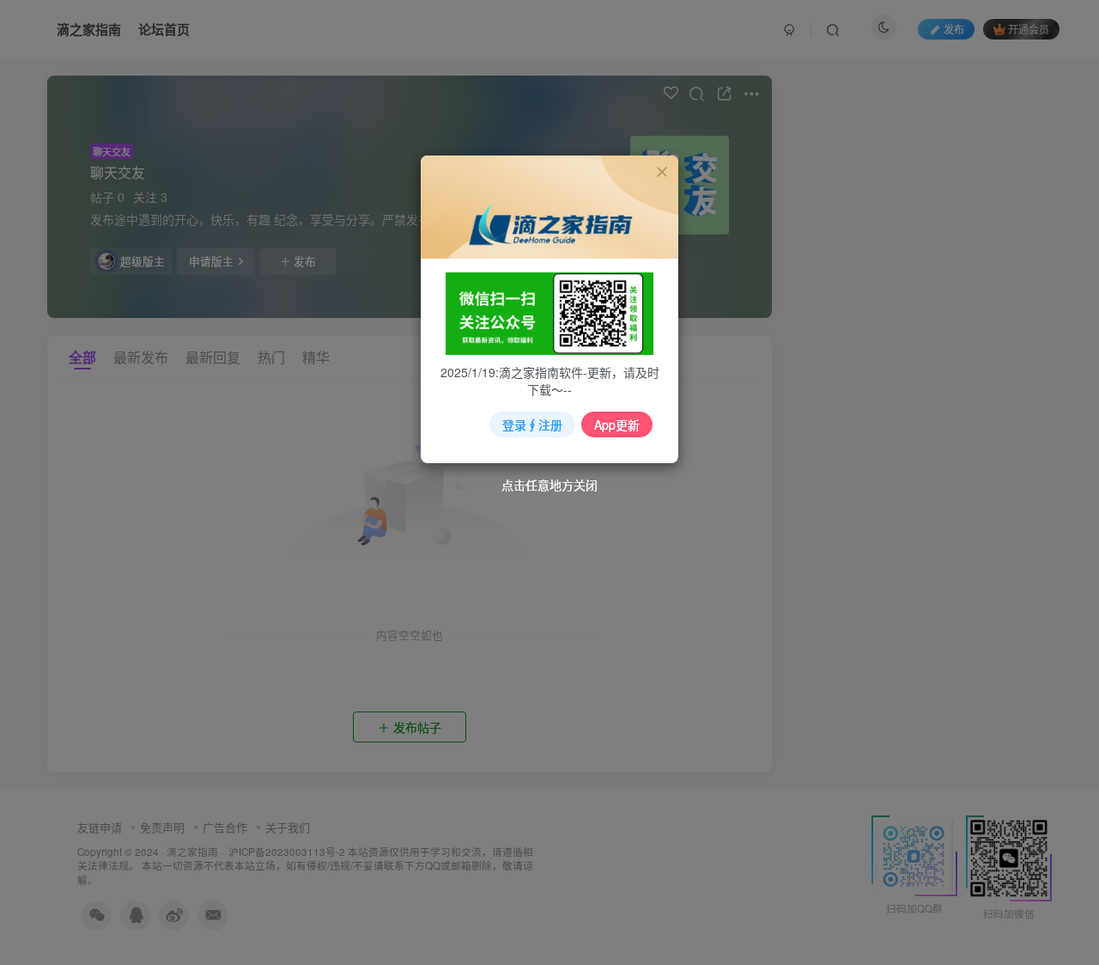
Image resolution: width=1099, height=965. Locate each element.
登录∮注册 (532, 424)
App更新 (617, 424)
